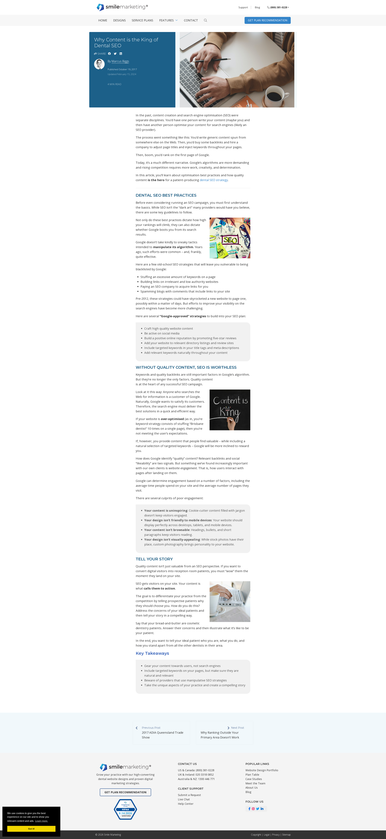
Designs (119, 20)
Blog (257, 7)
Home (102, 20)
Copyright (256, 834)
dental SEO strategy (214, 180)
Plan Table (252, 774)
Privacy (276, 834)
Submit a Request (189, 795)
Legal (266, 834)
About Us (251, 787)
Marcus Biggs (120, 61)
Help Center (185, 803)
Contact (191, 20)
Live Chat (184, 799)
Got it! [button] (31, 829)
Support (243, 7)
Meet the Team (255, 783)
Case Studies (253, 779)
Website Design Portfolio (261, 770)
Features (166, 20)
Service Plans (142, 20)
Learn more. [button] (41, 821)
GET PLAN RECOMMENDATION (267, 20)
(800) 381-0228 (278, 7)
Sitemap (286, 834)
